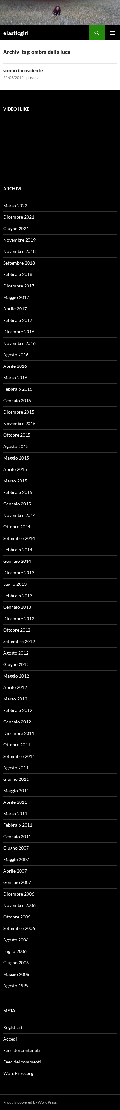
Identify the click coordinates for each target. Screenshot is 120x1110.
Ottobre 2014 (16, 526)
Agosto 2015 (15, 446)
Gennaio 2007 (17, 882)
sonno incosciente (23, 70)
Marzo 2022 (15, 205)
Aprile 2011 (15, 802)
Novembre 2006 (19, 905)
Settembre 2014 (19, 538)
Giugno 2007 (16, 848)
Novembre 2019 (19, 240)
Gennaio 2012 (17, 721)
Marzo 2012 (15, 698)
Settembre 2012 (19, 641)
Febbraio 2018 (17, 274)
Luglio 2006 (15, 951)
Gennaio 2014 (17, 561)
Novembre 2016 (19, 343)
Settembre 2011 (19, 756)
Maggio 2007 (16, 859)
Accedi (10, 1038)
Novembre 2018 (19, 251)
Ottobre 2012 (16, 630)
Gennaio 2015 (17, 503)
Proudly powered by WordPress (30, 1102)
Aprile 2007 (15, 871)
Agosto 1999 (15, 985)
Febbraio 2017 (17, 320)
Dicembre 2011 (18, 733)
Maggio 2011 (16, 790)
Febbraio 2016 (17, 389)
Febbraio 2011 (17, 825)
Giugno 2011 (16, 779)
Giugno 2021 (16, 228)
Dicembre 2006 (18, 893)
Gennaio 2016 (17, 400)
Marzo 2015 (15, 480)
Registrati (12, 1027)
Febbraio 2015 (17, 492)
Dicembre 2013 (18, 572)
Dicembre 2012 (18, 618)
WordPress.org (18, 1073)
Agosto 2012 (15, 653)
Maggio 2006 (16, 974)
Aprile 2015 (15, 469)
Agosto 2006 (15, 939)
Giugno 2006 (16, 962)
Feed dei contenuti (21, 1050)
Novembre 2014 (19, 515)
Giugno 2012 (16, 664)
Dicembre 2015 (18, 412)
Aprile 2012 (15, 687)
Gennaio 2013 (17, 607)
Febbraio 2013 (17, 595)
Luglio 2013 (15, 584)
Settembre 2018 (19, 262)
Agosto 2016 (15, 354)
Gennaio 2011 (17, 836)
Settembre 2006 (19, 928)
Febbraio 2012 (17, 710)
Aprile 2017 (15, 308)
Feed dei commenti (22, 1061)
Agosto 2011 (15, 767)
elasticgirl (15, 32)
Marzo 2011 (15, 813)
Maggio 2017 (16, 297)
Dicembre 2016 (18, 331)
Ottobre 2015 (16, 435)
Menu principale (112, 32)
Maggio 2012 (16, 675)
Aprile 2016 (15, 366)
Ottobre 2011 (16, 744)
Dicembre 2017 (18, 285)
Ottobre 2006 (16, 916)
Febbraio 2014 (17, 549)
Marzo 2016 (15, 377)
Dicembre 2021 (18, 217)
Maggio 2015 (16, 458)
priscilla (32, 77)
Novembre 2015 (19, 423)
